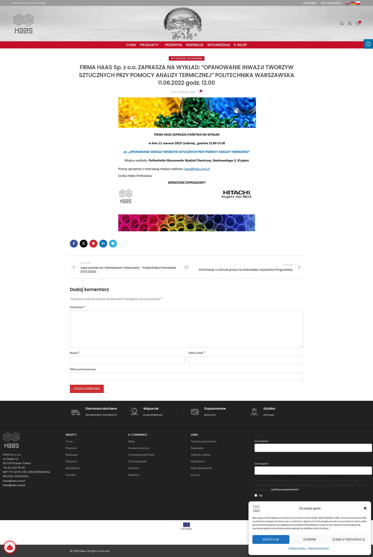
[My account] (350, 23)
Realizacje (72, 454)
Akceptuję (271, 539)
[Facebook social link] (74, 244)
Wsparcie (71, 461)
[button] (365, 508)
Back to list (186, 267)
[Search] (342, 23)
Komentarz (77, 307)
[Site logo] (23, 23)
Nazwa (75, 352)
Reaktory (133, 474)
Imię (257, 435)
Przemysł (71, 448)
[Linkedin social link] (103, 244)
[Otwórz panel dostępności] (368, 44)
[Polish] (358, 2)
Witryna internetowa (83, 369)
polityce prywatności (284, 489)
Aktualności (179, 58)
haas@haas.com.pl (14, 485)
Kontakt (71, 474)
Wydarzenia (195, 58)
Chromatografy (137, 461)
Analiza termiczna (138, 448)
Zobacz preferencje (348, 539)
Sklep (131, 441)
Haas (83, 550)
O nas (69, 441)
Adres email (197, 352)
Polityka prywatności (318, 548)
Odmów (309, 539)
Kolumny (133, 468)
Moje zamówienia (201, 468)
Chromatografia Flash (141, 454)
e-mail (259, 458)
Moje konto (198, 461)
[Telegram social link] (113, 244)
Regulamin (197, 448)
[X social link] (84, 244)
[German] (353, 2)
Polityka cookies (201, 454)
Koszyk (195, 474)
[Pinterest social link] (93, 244)
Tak (260, 495)
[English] (347, 2)
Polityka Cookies (297, 548)
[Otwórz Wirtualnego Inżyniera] (10, 547)
